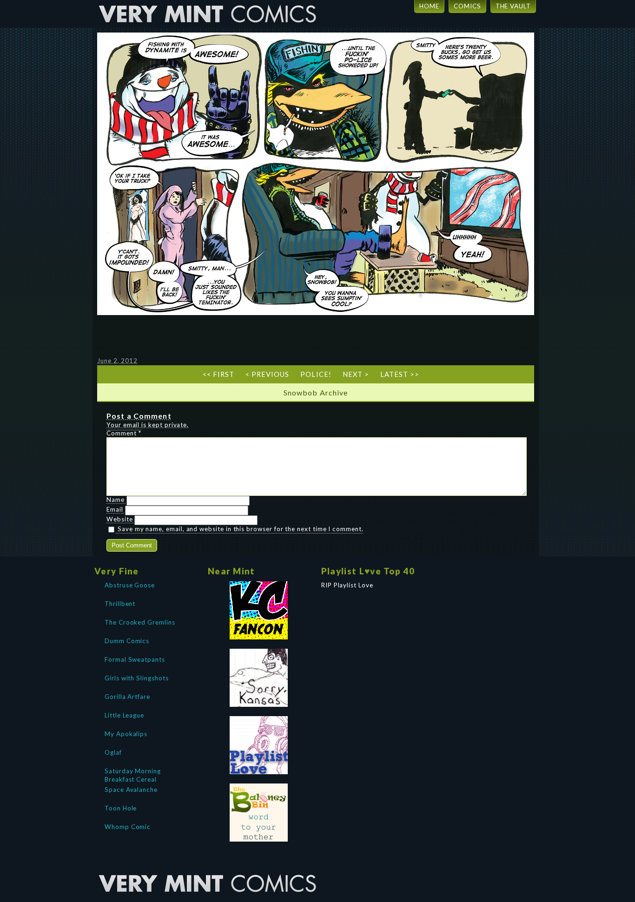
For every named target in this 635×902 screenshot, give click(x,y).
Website (119, 519)
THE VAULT (513, 6)
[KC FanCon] (259, 610)
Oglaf (113, 752)
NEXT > (356, 374)
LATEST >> (399, 374)
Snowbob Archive (316, 392)
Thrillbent (120, 603)
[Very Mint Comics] (208, 867)
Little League (124, 715)
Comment (123, 433)
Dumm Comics (127, 641)
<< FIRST (218, 374)
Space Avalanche (131, 789)
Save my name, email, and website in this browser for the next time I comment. (241, 529)
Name (115, 499)
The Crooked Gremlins (140, 622)
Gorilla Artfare (127, 696)
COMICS (467, 6)
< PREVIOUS (267, 374)
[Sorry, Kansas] (259, 678)
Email (114, 509)
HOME (429, 6)
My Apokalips (126, 733)
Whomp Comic (128, 826)
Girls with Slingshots (137, 678)
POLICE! (315, 374)
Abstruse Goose (130, 585)
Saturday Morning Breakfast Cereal (133, 774)
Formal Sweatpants (135, 659)
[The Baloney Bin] (259, 812)
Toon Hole (121, 808)
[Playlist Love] (259, 745)
